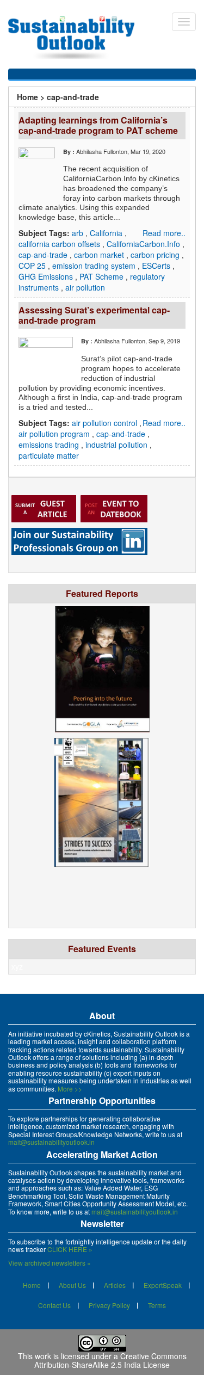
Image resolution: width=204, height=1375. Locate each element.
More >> (70, 1088)
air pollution (85, 287)
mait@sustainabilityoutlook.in (51, 1141)
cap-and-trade (44, 254)
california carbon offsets (60, 243)
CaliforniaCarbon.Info (144, 243)
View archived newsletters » (49, 1262)
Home (27, 96)
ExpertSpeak (163, 1285)
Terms (157, 1305)
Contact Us (54, 1305)
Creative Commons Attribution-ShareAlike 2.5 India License (110, 1361)
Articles (115, 1285)
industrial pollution (117, 444)
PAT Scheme (102, 276)
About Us (72, 1285)
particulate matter (48, 455)
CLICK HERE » (69, 1249)
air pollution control (105, 422)
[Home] (76, 37)
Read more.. (164, 232)
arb (78, 232)
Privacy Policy (109, 1305)
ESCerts (157, 265)
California (107, 232)
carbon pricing (156, 254)
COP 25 (33, 265)
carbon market (100, 254)
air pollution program (55, 433)
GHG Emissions (46, 276)
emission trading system (95, 265)
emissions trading (49, 444)
